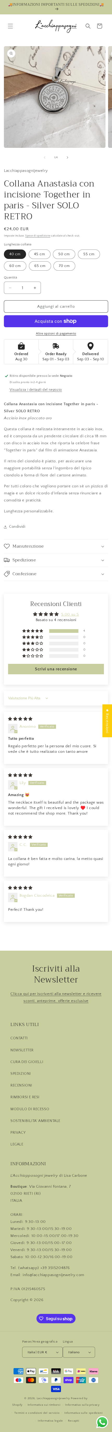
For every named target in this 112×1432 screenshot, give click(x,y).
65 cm (40, 266)
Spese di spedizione (37, 235)
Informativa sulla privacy (82, 1404)
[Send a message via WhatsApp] (102, 1422)
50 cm (64, 254)
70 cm (64, 266)
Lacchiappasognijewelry (53, 1398)
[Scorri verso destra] (67, 157)
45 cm (39, 254)
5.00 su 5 (70, 614)
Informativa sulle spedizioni (83, 1413)
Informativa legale (50, 1420)
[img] (20, 719)
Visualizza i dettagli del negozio (36, 390)
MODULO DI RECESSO (29, 1109)
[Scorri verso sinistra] (44, 157)
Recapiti (73, 1420)
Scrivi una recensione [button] (56, 669)
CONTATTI (19, 1038)
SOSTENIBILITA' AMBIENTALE (35, 1121)
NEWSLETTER (22, 1050)
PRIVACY (18, 1133)
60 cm (15, 266)
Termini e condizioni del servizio (36, 1413)
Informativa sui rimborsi (44, 1404)
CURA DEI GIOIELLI (26, 1062)
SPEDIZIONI (20, 1074)
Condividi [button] (17, 527)
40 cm (15, 254)
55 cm (89, 254)
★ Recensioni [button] (107, 720)
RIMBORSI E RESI (25, 1097)
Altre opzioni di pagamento (56, 333)
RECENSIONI (21, 1085)
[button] (10, 26)
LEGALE (16, 1144)
